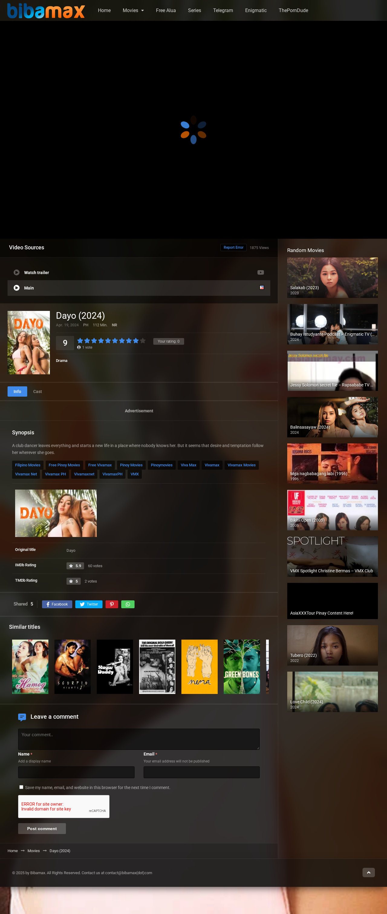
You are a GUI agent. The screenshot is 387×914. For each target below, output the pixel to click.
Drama (61, 361)
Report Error (233, 247)
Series (194, 10)
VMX (135, 474)
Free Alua (166, 10)
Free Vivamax (100, 465)
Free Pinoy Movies (64, 465)
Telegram (223, 10)
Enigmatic (256, 10)
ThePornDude (293, 10)
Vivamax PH (55, 474)
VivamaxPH (112, 474)
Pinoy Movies (131, 465)
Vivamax (212, 465)
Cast (37, 391)
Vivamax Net (26, 474)
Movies (130, 10)
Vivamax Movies (242, 465)
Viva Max (189, 465)
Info (17, 391)
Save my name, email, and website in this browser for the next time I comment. (98, 787)
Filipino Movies (28, 465)
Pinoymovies (162, 465)
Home (104, 10)
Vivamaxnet (84, 474)
